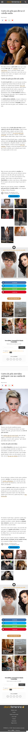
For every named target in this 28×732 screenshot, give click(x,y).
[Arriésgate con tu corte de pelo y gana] (21, 569)
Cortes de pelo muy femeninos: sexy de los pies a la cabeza (7, 577)
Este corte (22, 85)
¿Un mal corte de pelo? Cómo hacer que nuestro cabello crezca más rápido (20, 556)
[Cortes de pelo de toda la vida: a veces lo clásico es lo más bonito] (21, 208)
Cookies (13, 712)
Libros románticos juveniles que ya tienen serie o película (8, 331)
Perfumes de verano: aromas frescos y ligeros (20, 315)
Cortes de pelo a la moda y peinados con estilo (14, 250)
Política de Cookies (6, 352)
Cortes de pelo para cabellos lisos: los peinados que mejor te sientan (6, 239)
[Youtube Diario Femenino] (20, 359)
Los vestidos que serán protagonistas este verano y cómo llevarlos (20, 331)
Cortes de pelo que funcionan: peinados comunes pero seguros (7, 216)
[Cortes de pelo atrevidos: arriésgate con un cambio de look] (7, 208)
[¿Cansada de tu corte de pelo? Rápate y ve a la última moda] (7, 569)
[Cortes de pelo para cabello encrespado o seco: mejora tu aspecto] (21, 235)
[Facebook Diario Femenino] (8, 359)
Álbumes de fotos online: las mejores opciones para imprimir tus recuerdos (8, 314)
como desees (4, 70)
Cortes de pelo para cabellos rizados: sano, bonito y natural (20, 223)
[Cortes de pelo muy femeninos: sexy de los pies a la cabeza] (7, 580)
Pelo (4, 190)
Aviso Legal (14, 716)
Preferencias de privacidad (12, 350)
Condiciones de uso (20, 350)
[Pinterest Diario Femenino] (11, 359)
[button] (3, 2)
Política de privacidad (14, 714)
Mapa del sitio (14, 723)
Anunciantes (14, 720)
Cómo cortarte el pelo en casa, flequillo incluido (6, 557)
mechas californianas (8, 481)
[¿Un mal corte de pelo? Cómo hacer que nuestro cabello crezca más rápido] (21, 559)
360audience (17, 730)
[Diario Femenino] (14, 2)
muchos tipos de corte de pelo (10, 435)
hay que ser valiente (13, 456)
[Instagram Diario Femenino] (14, 359)
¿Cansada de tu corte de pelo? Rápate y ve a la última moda (7, 567)
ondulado (15, 68)
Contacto (14, 718)
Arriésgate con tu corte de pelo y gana (20, 567)
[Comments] (12, 20)
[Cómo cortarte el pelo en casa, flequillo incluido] (7, 559)
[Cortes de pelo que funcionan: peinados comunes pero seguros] (7, 218)
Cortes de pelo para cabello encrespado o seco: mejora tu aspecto (20, 233)
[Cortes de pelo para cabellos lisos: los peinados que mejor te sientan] (7, 242)
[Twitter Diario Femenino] (17, 359)
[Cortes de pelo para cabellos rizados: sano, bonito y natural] (21, 225)
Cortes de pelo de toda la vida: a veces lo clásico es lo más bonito (20, 204)
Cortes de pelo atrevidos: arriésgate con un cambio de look (7, 205)
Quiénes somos (14, 710)
